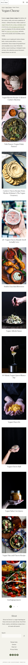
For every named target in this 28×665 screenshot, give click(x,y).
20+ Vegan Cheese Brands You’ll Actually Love (14, 241)
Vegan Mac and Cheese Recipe (14, 555)
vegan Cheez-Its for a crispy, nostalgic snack (14, 25)
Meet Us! (14, 647)
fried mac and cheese (12, 31)
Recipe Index (14, 642)
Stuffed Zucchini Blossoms (14, 286)
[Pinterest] (15, 655)
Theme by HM (22, 662)
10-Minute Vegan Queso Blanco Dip (14, 376)
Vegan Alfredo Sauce (14, 331)
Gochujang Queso (14, 600)
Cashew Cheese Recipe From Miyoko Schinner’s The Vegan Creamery (14, 193)
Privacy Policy (14, 649)
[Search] (24, 636)
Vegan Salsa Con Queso (14, 511)
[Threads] (13, 655)
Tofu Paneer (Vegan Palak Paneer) (14, 145)
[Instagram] (10, 655)
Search (3, 633)
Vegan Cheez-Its (14, 422)
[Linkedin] (17, 655)
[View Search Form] (23, 2)
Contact (14, 644)
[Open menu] (27, 2)
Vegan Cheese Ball (14, 466)
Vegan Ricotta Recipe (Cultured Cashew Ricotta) (14, 98)
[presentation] (14, 76)
